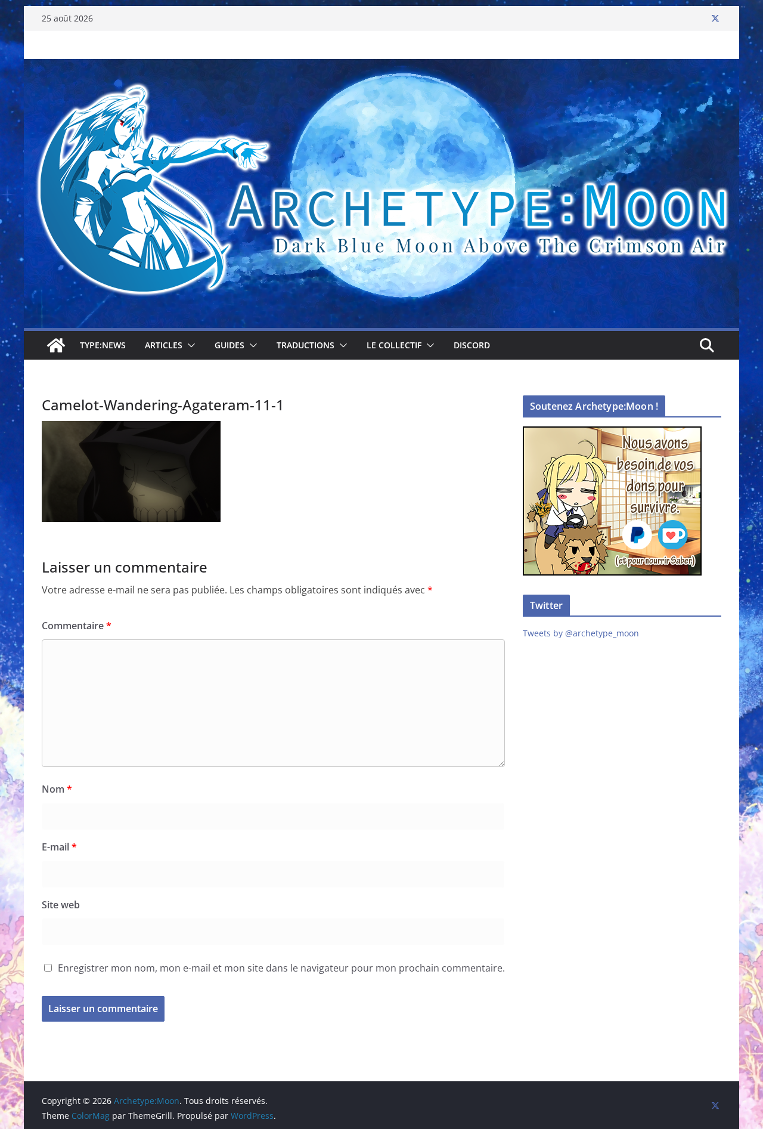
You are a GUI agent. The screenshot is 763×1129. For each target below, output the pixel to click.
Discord (472, 345)
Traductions (305, 345)
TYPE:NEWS (103, 345)
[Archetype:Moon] (381, 67)
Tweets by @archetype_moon (581, 633)
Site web (61, 904)
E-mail (59, 846)
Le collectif (394, 345)
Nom (57, 789)
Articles (163, 345)
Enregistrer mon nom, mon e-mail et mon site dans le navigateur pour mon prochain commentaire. (281, 968)
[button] (189, 345)
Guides (229, 345)
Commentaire (76, 625)
